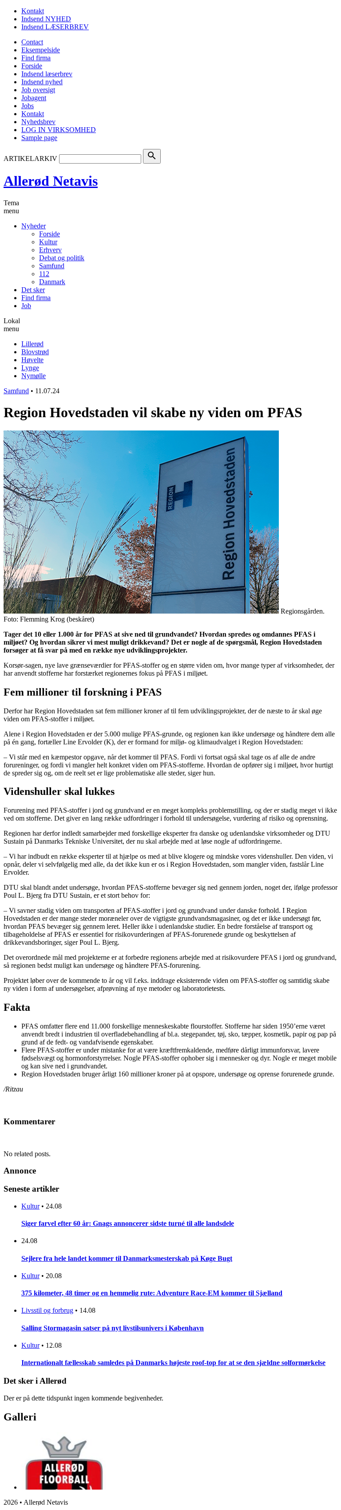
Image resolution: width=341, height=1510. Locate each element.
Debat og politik (61, 258)
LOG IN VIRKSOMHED (58, 129)
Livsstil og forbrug (47, 1310)
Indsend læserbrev (46, 74)
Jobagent (33, 98)
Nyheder (33, 226)
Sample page (39, 137)
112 (44, 274)
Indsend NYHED (46, 19)
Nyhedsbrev (38, 121)
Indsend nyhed (42, 82)
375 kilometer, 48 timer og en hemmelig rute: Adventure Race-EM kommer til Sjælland (151, 1293)
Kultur (48, 242)
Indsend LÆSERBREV (55, 27)
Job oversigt (38, 90)
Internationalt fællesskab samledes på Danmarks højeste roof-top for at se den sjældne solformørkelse (173, 1362)
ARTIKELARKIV (30, 158)
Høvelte (32, 360)
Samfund (51, 266)
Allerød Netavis (51, 181)
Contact (32, 42)
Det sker (33, 289)
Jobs (27, 106)
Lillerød (32, 344)
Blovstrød (35, 352)
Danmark (52, 282)
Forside (31, 66)
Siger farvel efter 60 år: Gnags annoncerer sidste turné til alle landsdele (127, 1223)
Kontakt (32, 11)
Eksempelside (40, 50)
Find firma (36, 58)
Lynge (30, 368)
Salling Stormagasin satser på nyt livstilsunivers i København (112, 1328)
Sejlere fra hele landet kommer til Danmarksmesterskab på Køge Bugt (126, 1258)
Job (26, 305)
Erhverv (50, 250)
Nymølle (33, 375)
